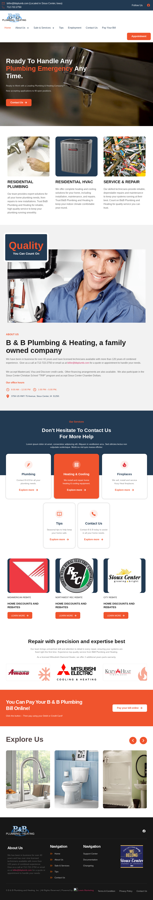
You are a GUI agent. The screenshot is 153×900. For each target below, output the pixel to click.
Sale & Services (42, 27)
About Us (20, 27)
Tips (61, 27)
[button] (133, 740)
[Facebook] (149, 5)
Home (7, 27)
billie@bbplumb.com (78, 363)
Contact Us (92, 27)
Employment (74, 27)
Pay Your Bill (109, 27)
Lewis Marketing (86, 890)
